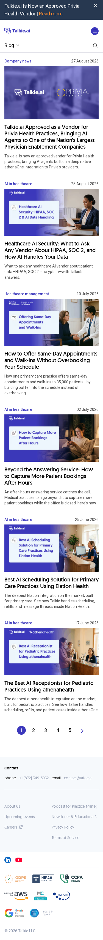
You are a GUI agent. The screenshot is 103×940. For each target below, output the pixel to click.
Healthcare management (26, 294)
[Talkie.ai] (17, 31)
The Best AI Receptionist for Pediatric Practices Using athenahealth (48, 686)
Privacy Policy (63, 827)
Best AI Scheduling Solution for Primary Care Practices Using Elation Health (51, 583)
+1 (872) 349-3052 (34, 777)
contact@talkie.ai (78, 777)
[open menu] (95, 31)
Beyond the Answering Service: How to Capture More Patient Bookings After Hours (48, 476)
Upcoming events (19, 816)
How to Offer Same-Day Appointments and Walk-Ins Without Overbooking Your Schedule (51, 360)
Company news (18, 61)
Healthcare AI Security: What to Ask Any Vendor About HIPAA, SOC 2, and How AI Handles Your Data (50, 250)
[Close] (95, 5)
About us (12, 806)
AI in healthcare (18, 184)
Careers (10, 827)
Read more (51, 14)
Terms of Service (65, 837)
